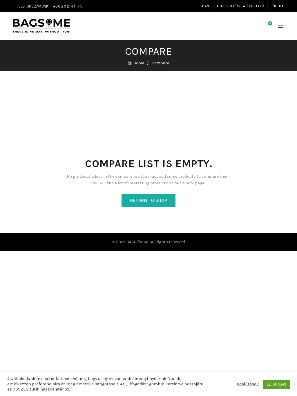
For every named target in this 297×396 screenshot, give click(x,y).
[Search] (253, 26)
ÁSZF (205, 6)
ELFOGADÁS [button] (276, 384)
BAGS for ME (137, 241)
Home (138, 63)
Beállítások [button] (248, 384)
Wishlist (270, 23)
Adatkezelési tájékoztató (240, 6)
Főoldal (278, 6)
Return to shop (148, 200)
